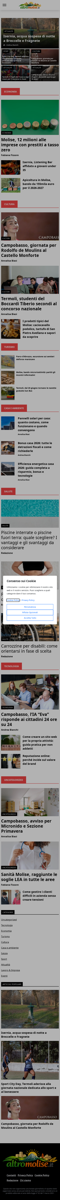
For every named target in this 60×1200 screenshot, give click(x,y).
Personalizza (30, 607)
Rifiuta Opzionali (30, 612)
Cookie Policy (13, 600)
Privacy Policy (28, 600)
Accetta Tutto (30, 618)
